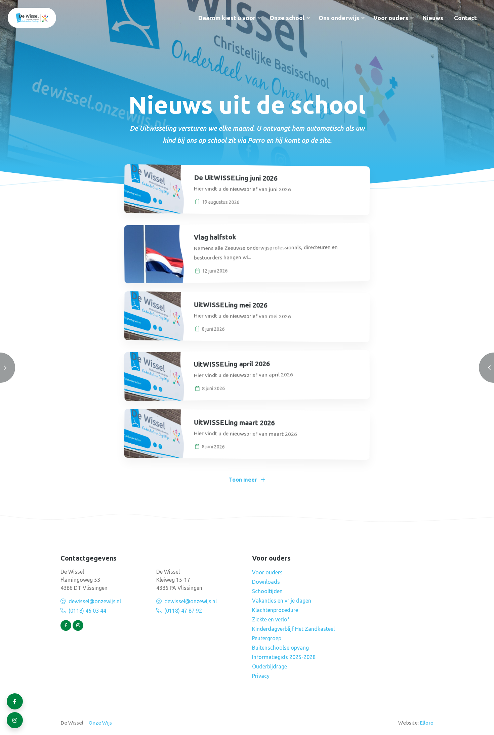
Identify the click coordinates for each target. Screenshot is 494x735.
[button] (259, 18)
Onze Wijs (100, 723)
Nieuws (432, 17)
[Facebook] (65, 625)
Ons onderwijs (339, 17)
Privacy (261, 676)
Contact (465, 17)
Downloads (266, 582)
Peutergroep (266, 638)
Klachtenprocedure (275, 610)
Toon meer (243, 480)
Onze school (287, 17)
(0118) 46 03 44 (87, 611)
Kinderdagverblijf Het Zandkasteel (293, 629)
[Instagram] (78, 625)
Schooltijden (267, 591)
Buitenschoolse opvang (280, 648)
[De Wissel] (32, 18)
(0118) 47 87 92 (183, 611)
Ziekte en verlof (270, 619)
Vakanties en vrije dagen (281, 601)
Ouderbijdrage (269, 666)
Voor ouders (390, 17)
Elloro (427, 723)
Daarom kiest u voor (226, 17)
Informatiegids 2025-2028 (284, 657)
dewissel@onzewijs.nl (95, 601)
